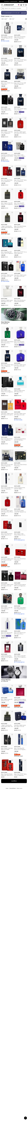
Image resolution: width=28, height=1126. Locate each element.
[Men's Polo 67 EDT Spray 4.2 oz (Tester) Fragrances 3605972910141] (25, 95)
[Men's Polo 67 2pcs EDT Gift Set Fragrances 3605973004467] (12, 451)
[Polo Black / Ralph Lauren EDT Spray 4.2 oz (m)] (12, 261)
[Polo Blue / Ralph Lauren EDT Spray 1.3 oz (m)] (25, 711)
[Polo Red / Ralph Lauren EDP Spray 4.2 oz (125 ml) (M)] (25, 118)
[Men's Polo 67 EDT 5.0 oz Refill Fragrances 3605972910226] (25, 238)
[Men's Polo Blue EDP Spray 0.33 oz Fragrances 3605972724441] (25, 735)
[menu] (2, 5)
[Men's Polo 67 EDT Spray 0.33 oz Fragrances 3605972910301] (25, 760)
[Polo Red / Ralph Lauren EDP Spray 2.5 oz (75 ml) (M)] (12, 497)
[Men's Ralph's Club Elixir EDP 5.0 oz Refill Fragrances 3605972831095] (12, 735)
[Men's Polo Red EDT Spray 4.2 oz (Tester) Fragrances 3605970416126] (25, 189)
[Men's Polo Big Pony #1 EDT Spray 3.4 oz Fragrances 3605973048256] (25, 619)
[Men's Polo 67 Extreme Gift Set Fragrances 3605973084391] (25, 23)
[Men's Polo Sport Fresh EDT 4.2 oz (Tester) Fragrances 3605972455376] (12, 619)
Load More (14, 781)
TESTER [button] (22, 111)
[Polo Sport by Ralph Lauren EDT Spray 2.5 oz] (25, 497)
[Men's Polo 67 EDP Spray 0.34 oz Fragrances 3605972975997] (12, 474)
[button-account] (21, 5)
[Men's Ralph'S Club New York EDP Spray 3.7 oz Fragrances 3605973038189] (12, 46)
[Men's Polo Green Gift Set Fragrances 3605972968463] (25, 451)
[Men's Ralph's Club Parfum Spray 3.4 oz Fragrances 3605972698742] (12, 95)
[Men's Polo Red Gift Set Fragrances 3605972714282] (25, 545)
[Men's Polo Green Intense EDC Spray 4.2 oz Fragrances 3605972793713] (12, 328)
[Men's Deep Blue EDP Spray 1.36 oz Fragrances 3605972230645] (12, 238)
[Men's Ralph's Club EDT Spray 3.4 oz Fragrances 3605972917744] (25, 642)
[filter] (26, 19)
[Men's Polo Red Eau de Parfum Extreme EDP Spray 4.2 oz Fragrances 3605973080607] (25, 287)
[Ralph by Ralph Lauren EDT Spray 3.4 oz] (25, 377)
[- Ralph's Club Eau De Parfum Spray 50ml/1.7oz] (12, 212)
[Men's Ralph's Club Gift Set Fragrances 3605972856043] (12, 594)
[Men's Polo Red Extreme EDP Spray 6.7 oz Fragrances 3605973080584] (25, 212)
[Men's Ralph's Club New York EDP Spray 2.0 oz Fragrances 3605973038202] (12, 23)
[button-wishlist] (23, 5)
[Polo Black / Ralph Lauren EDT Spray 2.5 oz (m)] (12, 571)
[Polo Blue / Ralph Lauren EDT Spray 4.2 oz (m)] (25, 351)
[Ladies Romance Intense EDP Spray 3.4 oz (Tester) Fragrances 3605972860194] (25, 686)
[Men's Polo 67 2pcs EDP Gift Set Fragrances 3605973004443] (25, 69)
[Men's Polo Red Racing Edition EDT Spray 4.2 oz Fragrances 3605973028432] (12, 760)
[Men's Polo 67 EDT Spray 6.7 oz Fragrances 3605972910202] (25, 166)
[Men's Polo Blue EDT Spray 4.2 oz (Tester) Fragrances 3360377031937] (25, 328)
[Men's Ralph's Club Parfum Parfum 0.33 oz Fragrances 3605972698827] (25, 520)
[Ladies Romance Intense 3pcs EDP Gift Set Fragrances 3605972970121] (25, 425)
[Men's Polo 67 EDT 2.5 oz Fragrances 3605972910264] (12, 69)
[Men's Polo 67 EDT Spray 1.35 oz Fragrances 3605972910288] (12, 351)
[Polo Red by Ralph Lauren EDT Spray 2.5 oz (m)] (12, 545)
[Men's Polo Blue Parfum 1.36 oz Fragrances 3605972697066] (12, 425)
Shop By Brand (12, 788)
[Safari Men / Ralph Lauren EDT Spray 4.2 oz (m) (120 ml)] (12, 400)
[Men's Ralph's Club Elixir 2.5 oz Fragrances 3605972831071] (12, 118)
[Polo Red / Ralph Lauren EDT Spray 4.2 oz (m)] (25, 400)
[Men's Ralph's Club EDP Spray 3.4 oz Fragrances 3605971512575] (12, 189)
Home (7, 788)
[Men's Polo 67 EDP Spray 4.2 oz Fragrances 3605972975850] (25, 46)
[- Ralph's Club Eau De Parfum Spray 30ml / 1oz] (12, 711)
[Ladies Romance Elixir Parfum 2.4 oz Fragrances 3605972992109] (12, 642)
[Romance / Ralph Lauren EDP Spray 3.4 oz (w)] (12, 287)
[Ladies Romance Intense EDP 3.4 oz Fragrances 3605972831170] (25, 571)
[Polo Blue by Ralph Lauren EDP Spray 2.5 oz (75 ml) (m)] (12, 141)
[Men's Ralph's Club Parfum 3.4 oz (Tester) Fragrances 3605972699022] (25, 141)
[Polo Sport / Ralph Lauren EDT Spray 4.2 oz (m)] (25, 261)
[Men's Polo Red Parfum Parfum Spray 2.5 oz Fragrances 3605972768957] (12, 520)
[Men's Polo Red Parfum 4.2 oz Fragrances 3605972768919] (12, 166)
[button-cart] (26, 5)
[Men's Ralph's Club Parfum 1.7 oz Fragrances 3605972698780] (12, 377)
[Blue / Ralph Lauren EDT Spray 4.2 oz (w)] (12, 686)
